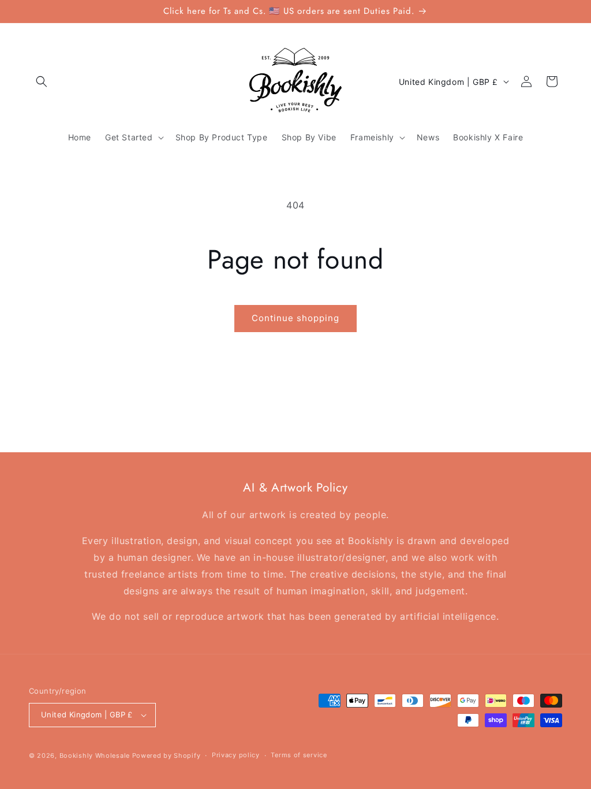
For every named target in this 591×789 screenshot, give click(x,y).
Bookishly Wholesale (94, 755)
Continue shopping (295, 317)
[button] (41, 81)
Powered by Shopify (166, 755)
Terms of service (299, 755)
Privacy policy (236, 755)
